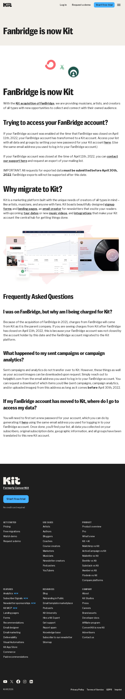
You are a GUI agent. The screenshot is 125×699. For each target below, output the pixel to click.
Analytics (8, 593)
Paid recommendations (15, 656)
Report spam (49, 627)
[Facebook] (18, 682)
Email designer (11, 627)
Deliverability (10, 637)
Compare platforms (92, 580)
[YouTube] (5, 682)
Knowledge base (52, 632)
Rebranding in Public (53, 598)
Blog (45, 593)
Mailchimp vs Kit (90, 546)
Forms (6, 617)
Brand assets (89, 612)
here (107, 142)
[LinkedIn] (31, 682)
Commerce (9, 652)
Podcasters (49, 565)
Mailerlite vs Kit (90, 555)
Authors (47, 531)
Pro (84, 531)
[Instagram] (25, 682)
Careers (86, 608)
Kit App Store (10, 647)
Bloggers (48, 536)
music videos (58, 213)
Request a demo (12, 541)
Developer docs (90, 617)
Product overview (91, 526)
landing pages (27, 208)
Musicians (48, 555)
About (85, 593)
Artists (46, 526)
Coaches (47, 541)
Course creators (51, 546)
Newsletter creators (54, 560)
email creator (51, 208)
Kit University (50, 612)
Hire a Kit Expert (51, 617)
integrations (83, 213)
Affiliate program (91, 622)
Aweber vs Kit (89, 570)
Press (85, 603)
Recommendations (13, 622)
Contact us (88, 637)
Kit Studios (88, 598)
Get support (49, 622)
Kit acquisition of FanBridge (35, 103)
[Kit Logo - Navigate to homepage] (7, 5)
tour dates (31, 213)
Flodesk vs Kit (89, 575)
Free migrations (11, 531)
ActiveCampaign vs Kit (94, 551)
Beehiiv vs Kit (89, 560)
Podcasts (48, 608)
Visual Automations (13, 642)
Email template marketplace (58, 603)
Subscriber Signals (13, 598)
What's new (88, 536)
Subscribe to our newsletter (57, 637)
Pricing (7, 526)
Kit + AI (86, 541)
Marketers (48, 551)
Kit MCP (7, 608)
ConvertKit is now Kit (93, 627)
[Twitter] (12, 682)
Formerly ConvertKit (16, 487)
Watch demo (10, 536)
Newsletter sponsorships (16, 603)
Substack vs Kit (90, 565)
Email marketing (12, 632)
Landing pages (11, 612)
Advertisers (88, 632)
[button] (119, 5)
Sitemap (47, 642)
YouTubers (48, 570)
